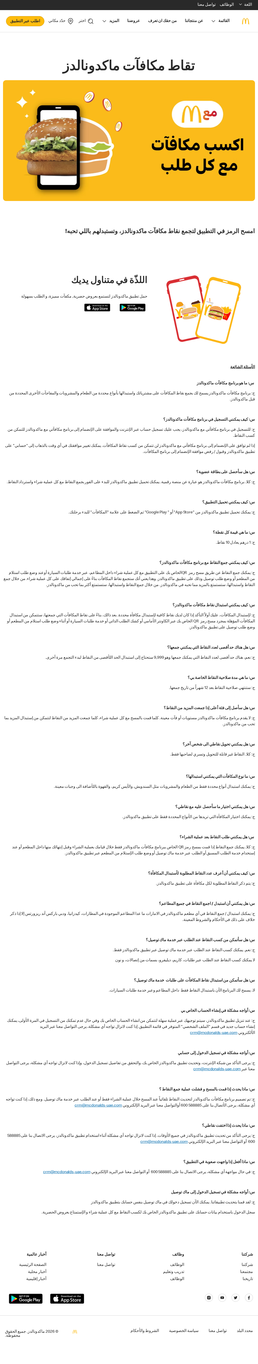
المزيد (114, 21)
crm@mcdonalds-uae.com (213, 1033)
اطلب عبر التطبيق (25, 21)
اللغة (248, 5)
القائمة (224, 21)
